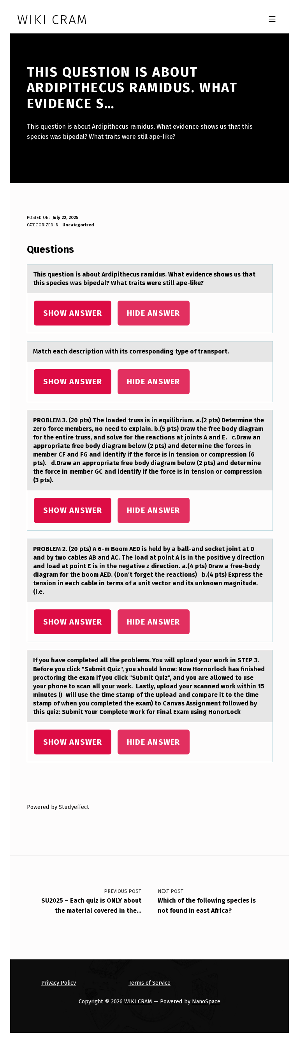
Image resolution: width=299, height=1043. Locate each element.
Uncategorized (78, 225)
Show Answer (72, 313)
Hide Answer (153, 313)
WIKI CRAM (138, 1001)
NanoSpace (206, 1001)
